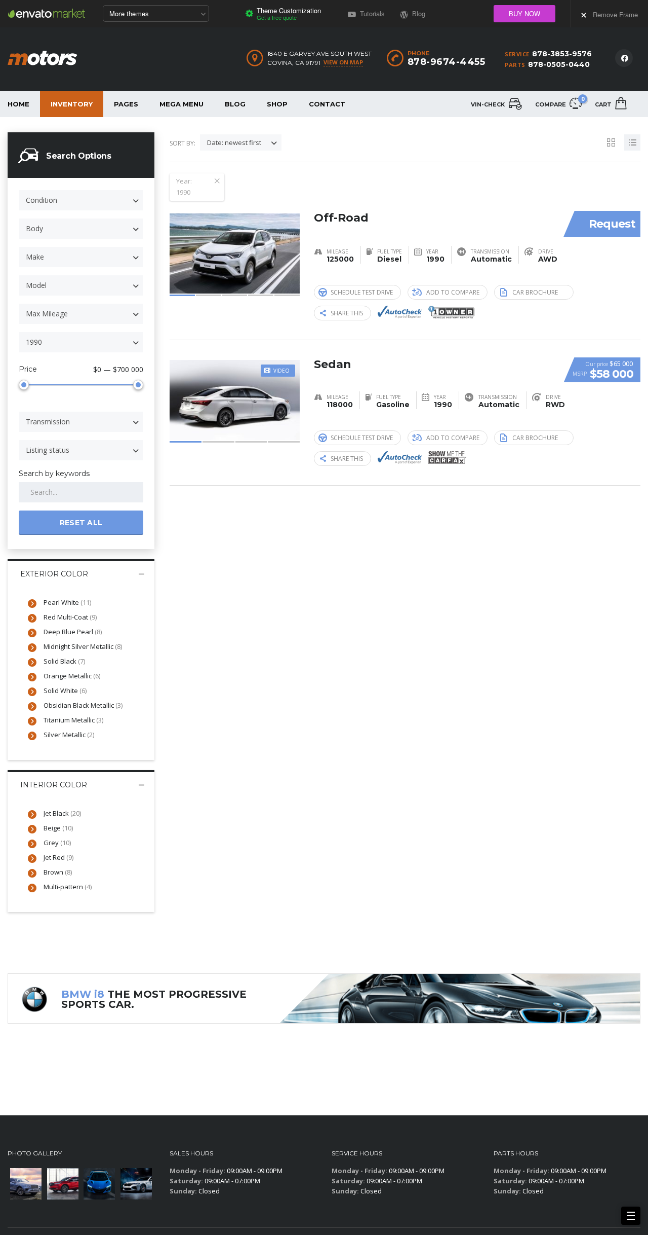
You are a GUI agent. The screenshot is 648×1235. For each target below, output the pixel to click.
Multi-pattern (68, 886)
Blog (235, 104)
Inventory (72, 104)
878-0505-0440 (559, 64)
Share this (347, 313)
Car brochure (535, 292)
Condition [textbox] (41, 200)
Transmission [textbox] (48, 421)
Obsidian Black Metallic (83, 705)
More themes (129, 13)
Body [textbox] (34, 228)
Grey (57, 842)
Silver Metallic (69, 734)
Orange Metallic (72, 675)
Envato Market (46, 13)
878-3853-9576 (562, 53)
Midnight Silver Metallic (83, 646)
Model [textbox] (36, 285)
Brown (58, 872)
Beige (58, 827)
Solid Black (64, 661)
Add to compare (452, 292)
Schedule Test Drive (362, 292)
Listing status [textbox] (47, 450)
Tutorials (371, 13)
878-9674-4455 (446, 61)
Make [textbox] (35, 257)
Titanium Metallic (73, 719)
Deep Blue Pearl (73, 631)
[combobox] (81, 200)
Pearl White (67, 602)
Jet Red (58, 857)
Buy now (524, 13)
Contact (327, 104)
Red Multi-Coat (70, 617)
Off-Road (341, 218)
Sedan (332, 364)
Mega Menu (181, 104)
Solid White (65, 690)
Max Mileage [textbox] (47, 313)
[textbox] (81, 342)
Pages (126, 104)
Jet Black (62, 813)
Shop (277, 104)
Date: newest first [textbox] (234, 142)
